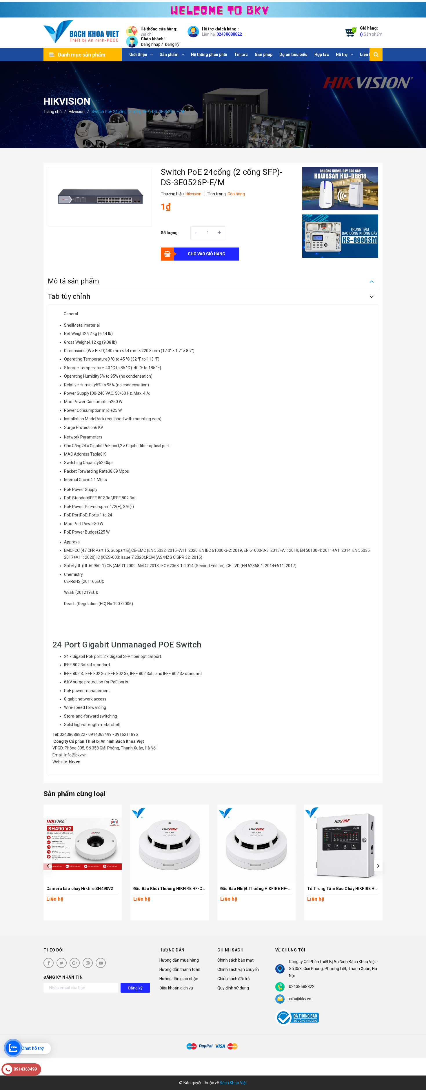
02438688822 (229, 34)
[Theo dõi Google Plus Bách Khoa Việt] (75, 963)
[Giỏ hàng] (349, 33)
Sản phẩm (371, 31)
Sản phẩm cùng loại (74, 794)
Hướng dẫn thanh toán (179, 969)
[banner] (213, 9)
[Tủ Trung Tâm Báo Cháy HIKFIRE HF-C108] (343, 844)
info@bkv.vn (300, 998)
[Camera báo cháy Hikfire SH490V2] (82, 844)
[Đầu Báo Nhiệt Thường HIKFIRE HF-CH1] (256, 844)
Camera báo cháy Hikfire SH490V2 (79, 888)
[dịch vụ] (340, 236)
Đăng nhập (151, 44)
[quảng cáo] (340, 188)
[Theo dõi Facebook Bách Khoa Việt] (48, 963)
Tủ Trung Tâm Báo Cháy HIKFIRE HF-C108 (348, 888)
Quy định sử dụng (233, 988)
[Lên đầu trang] (414, 1059)
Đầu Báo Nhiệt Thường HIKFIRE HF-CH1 (258, 888)
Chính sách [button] (230, 950)
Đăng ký (172, 44)
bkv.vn (74, 762)
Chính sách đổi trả (233, 978)
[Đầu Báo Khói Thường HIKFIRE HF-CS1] (169, 844)
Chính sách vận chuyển (238, 969)
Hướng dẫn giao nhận (178, 978)
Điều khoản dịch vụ (176, 988)
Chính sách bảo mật (235, 960)
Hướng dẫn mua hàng (179, 960)
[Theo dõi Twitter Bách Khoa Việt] (62, 963)
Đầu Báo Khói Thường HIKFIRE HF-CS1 (170, 888)
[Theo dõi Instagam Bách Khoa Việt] (88, 963)
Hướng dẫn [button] (172, 950)
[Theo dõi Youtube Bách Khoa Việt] (101, 963)
